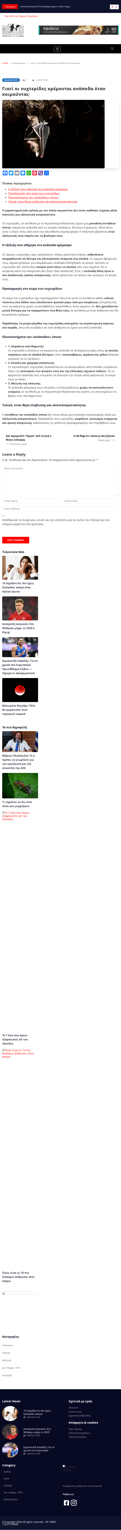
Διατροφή (7, 1375)
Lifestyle (6, 1352)
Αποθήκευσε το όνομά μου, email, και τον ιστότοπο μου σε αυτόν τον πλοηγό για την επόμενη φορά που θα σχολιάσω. (56, 522)
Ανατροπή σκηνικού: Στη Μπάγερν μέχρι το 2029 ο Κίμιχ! (45, 6)
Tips (6, 16)
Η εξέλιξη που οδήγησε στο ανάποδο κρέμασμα (38, 189)
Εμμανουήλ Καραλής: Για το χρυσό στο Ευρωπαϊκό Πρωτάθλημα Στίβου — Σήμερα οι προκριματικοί (20, 667)
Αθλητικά (6, 1360)
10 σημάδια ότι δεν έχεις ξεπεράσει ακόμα (37, 1412)
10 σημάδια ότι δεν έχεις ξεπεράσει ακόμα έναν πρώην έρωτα (18, 587)
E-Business (7, 1345)
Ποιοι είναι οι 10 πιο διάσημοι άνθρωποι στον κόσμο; (18, 1277)
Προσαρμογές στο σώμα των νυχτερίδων (33, 193)
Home (5, 63)
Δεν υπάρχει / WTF (11, 1367)
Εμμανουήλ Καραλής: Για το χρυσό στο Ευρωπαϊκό (39, 1449)
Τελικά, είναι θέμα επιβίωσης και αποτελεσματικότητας (43, 201)
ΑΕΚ (11, 16)
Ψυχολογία (32, 16)
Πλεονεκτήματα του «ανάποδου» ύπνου (33, 197)
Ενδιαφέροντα (11, 80)
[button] (112, 7)
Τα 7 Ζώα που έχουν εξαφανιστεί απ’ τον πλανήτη (15, 1039)
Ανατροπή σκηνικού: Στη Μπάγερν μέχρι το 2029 (37, 1430)
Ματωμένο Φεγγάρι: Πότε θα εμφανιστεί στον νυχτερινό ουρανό (18, 710)
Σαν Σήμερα (20, 16)
